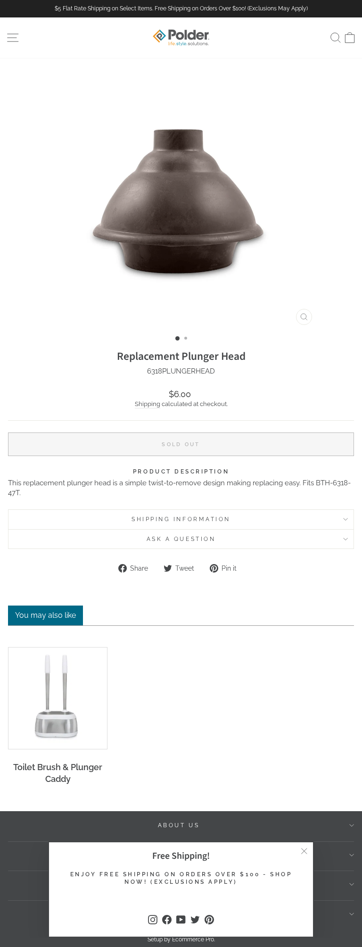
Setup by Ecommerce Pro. (181, 939)
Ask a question (181, 539)
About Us (178, 825)
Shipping (147, 403)
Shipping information (181, 519)
